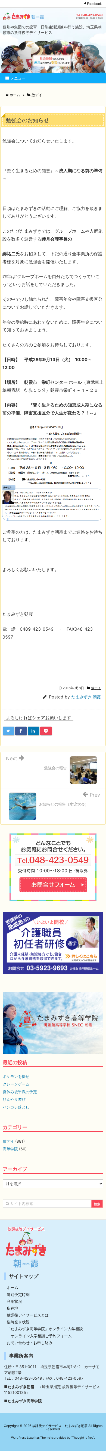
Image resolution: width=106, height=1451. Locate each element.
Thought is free (82, 1438)
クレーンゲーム (16, 1084)
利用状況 (14, 1301)
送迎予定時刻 (18, 1294)
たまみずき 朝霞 (86, 697)
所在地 (12, 1308)
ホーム (12, 1287)
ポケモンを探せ (16, 1076)
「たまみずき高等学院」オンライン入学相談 (45, 1328)
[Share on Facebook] (21, 731)
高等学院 (10, 1148)
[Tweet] (8, 731)
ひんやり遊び (14, 1099)
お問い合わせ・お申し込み (29, 1342)
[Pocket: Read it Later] (46, 731)
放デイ (96, 688)
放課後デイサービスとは (28, 1315)
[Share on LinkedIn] (33, 731)
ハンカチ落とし (16, 1107)
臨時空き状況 (18, 1322)
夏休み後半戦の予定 (20, 1091)
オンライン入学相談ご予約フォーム (41, 1335)
